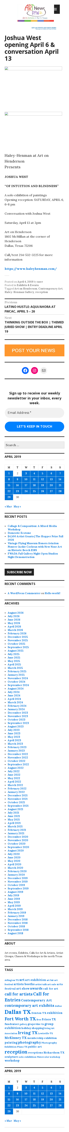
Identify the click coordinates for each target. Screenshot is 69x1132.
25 (34, 491)
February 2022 (17, 788)
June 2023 (14, 733)
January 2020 (16, 874)
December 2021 (18, 795)
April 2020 (14, 864)
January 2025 (16, 674)
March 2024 (15, 702)
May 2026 (14, 623)
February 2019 (17, 912)
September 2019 (18, 888)
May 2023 (14, 737)
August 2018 (15, 933)
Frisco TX (49, 1019)
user (40, 281)
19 (42, 485)
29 (9, 497)
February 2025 (17, 671)
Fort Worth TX (20, 1019)
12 (42, 479)
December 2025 (18, 637)
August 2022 (16, 768)
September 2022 (18, 764)
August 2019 (15, 892)
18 (34, 485)
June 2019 (14, 899)
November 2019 (18, 881)
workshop (12, 1060)
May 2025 (14, 661)
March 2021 (15, 826)
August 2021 (15, 809)
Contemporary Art (50, 288)
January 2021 (16, 833)
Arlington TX (12, 980)
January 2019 (16, 916)
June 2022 (14, 774)
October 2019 (16, 885)
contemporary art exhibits (29, 1005)
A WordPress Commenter (24, 593)
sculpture (11, 1056)
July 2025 (13, 654)
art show (23, 988)
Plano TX (22, 1046)
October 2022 (16, 761)
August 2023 (16, 726)
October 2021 (16, 802)
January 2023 (16, 750)
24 (26, 491)
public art (35, 1046)
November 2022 (18, 757)
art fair (50, 980)
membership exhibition (42, 1038)
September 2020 (18, 847)
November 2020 (18, 840)
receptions (35, 1052)
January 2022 (16, 792)
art (22, 980)
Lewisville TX (45, 1033)
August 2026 (16, 612)
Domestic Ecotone (19, 533)
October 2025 (16, 643)
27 (51, 491)
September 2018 (18, 930)
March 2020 (15, 867)
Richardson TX (54, 1052)
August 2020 (16, 850)
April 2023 (14, 740)
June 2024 (14, 695)
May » (17, 506)
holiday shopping (32, 1028)
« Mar (8, 506)
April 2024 (14, 699)
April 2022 (14, 781)
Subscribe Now (19, 572)
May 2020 (14, 861)
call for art (50, 988)
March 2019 (15, 909)
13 (51, 479)
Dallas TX (18, 1011)
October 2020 (16, 843)
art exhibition (35, 980)
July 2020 (14, 854)
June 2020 (14, 857)
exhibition (54, 1013)
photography (29, 1042)
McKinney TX (16, 1038)
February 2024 (17, 706)
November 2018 (18, 923)
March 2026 (15, 630)
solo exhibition (27, 1056)
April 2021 (14, 823)
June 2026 (14, 619)
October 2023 (16, 719)
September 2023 (18, 723)
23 (17, 491)
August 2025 (15, 650)
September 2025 (18, 647)
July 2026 (14, 616)
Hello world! (52, 593)
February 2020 (17, 871)
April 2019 (14, 905)
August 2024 (16, 688)
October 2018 (16, 926)
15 (9, 485)
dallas (58, 1005)
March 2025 (15, 668)
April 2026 (14, 626)
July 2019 (13, 895)
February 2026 (17, 633)
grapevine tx (36, 1024)
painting (11, 1042)
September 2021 (18, 805)
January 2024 (16, 709)
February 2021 (17, 830)
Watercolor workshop (48, 1057)
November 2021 (18, 799)
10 (26, 479)
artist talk (41, 984)
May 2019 (14, 902)
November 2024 (18, 678)
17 (26, 485)
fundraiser (12, 1024)
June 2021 (14, 816)
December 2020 (18, 836)
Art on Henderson (25, 288)
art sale (51, 984)
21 (60, 485)
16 (17, 485)
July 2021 (13, 812)
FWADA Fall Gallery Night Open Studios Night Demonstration (33, 555)
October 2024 (16, 681)
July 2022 (14, 771)
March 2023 (15, 743)
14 (60, 479)
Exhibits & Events (28, 285)
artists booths (24, 984)
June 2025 (14, 657)
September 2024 (18, 685)
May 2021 (14, 819)
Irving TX (28, 1032)
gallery (23, 1024)
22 (9, 491)
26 (42, 491)
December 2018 (18, 919)
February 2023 (17, 747)
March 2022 (15, 785)
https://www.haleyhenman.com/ (31, 269)
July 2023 (14, 730)
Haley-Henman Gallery (19, 292)
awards (36, 988)
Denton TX (38, 1013)
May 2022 (14, 778)
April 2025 (14, 664)
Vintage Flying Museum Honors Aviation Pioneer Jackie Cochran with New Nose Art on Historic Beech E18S (35, 547)
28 (60, 491)
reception (41, 292)
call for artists (19, 994)
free (39, 1019)
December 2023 (18, 712)
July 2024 (14, 692)
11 (34, 479)
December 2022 (18, 754)
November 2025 (18, 640)
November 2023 (18, 716)
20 (51, 485)
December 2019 (18, 878)
